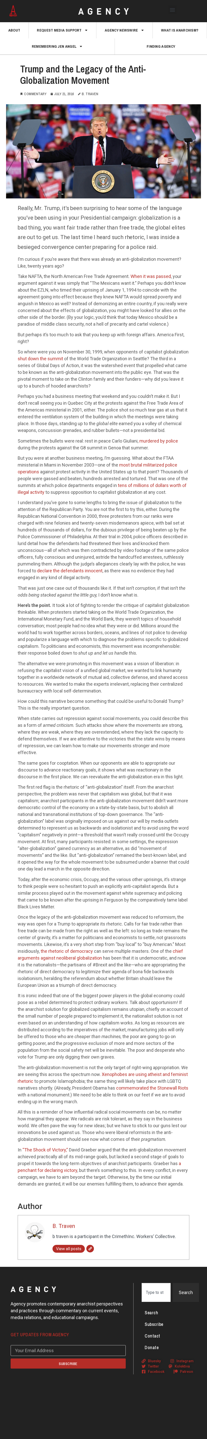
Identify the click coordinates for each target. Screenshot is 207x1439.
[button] (172, 10)
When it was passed (151, 276)
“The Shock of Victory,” (45, 1149)
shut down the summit (40, 358)
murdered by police (158, 441)
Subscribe (154, 1324)
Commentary (35, 94)
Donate (152, 1347)
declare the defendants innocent (69, 570)
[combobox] (156, 1292)
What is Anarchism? (179, 30)
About (14, 30)
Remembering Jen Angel (54, 46)
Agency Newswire (121, 30)
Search (151, 1312)
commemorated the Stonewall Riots (152, 1088)
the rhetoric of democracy (67, 951)
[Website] (90, 1248)
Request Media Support (59, 30)
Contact (152, 1336)
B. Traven (64, 1226)
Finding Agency (161, 46)
